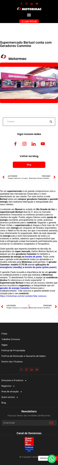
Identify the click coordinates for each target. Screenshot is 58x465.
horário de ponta (33, 256)
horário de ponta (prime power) (40, 267)
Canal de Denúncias (29, 433)
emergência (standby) (11, 267)
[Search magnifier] (51, 122)
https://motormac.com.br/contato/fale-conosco (23, 296)
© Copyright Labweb (29, 457)
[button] (29, 15)
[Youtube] (37, 3)
